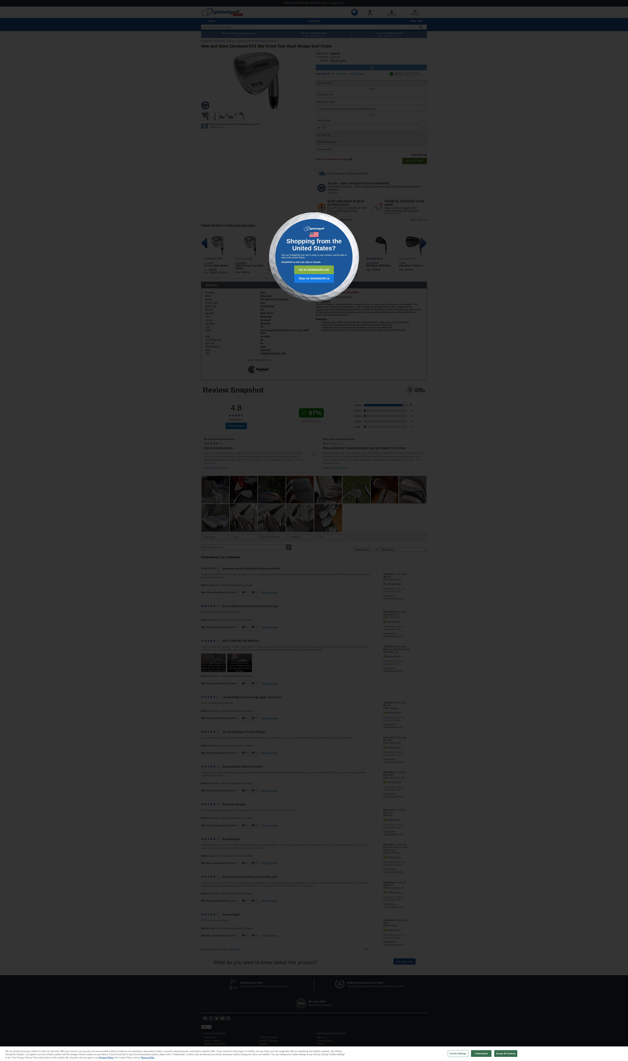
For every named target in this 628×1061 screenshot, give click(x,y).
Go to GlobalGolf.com (314, 269)
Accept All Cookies (505, 1053)
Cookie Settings (458, 1053)
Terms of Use (147, 1057)
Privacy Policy (106, 1057)
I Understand (481, 1053)
